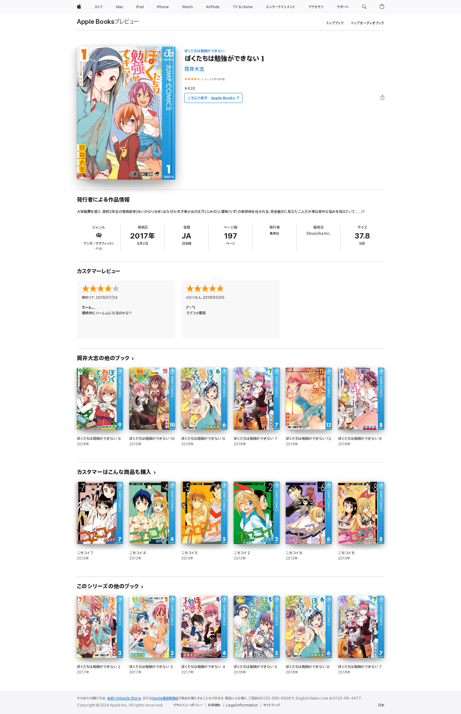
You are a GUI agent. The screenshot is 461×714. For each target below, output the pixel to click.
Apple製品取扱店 (165, 698)
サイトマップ (271, 705)
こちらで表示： (211, 98)
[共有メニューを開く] (382, 98)
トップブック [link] (335, 23)
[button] (364, 7)
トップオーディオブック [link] (367, 23)
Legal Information (242, 705)
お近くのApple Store (124, 698)
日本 (381, 705)
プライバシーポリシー (188, 705)
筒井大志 (194, 69)
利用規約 (214, 705)
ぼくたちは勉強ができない (204, 51)
